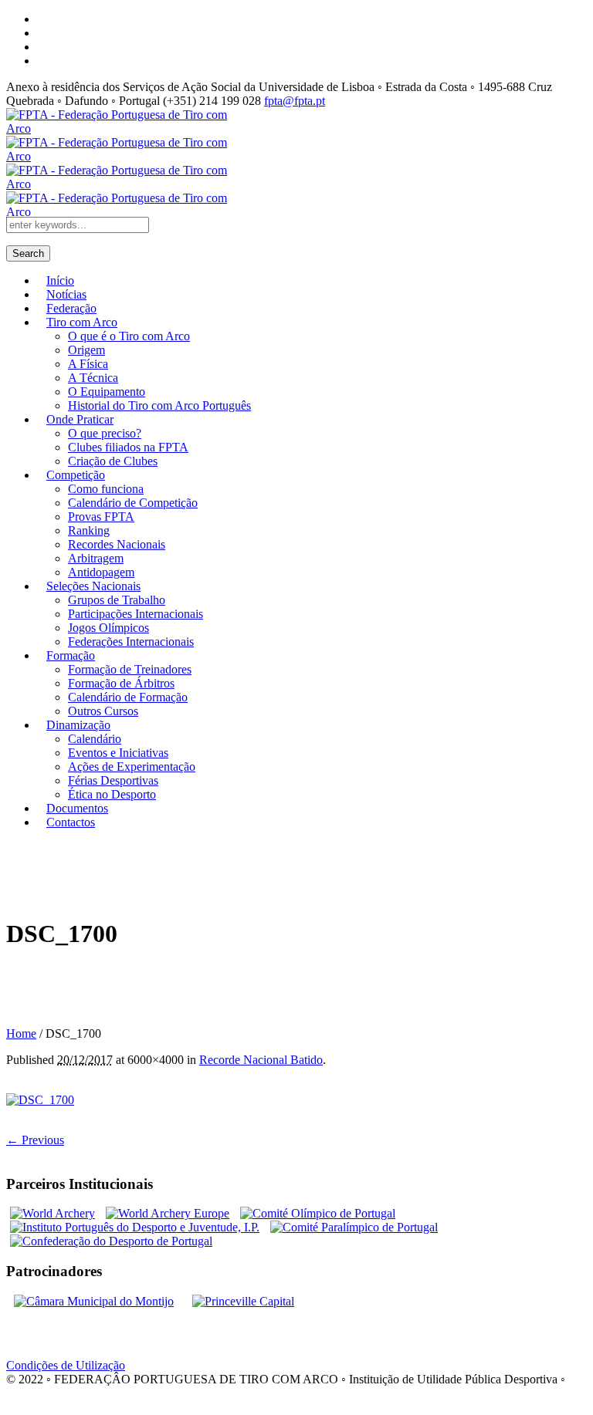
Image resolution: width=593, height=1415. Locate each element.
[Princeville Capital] (243, 1301)
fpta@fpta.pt (294, 100)
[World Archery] (52, 1213)
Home (21, 1033)
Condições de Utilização (65, 1365)
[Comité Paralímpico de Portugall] (354, 1227)
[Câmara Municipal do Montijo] (93, 1301)
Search (28, 253)
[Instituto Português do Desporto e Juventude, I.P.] (134, 1227)
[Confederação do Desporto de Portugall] (111, 1241)
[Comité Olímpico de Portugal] (317, 1213)
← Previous (35, 1140)
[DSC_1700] (40, 1099)
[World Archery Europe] (167, 1213)
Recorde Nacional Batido (261, 1059)
